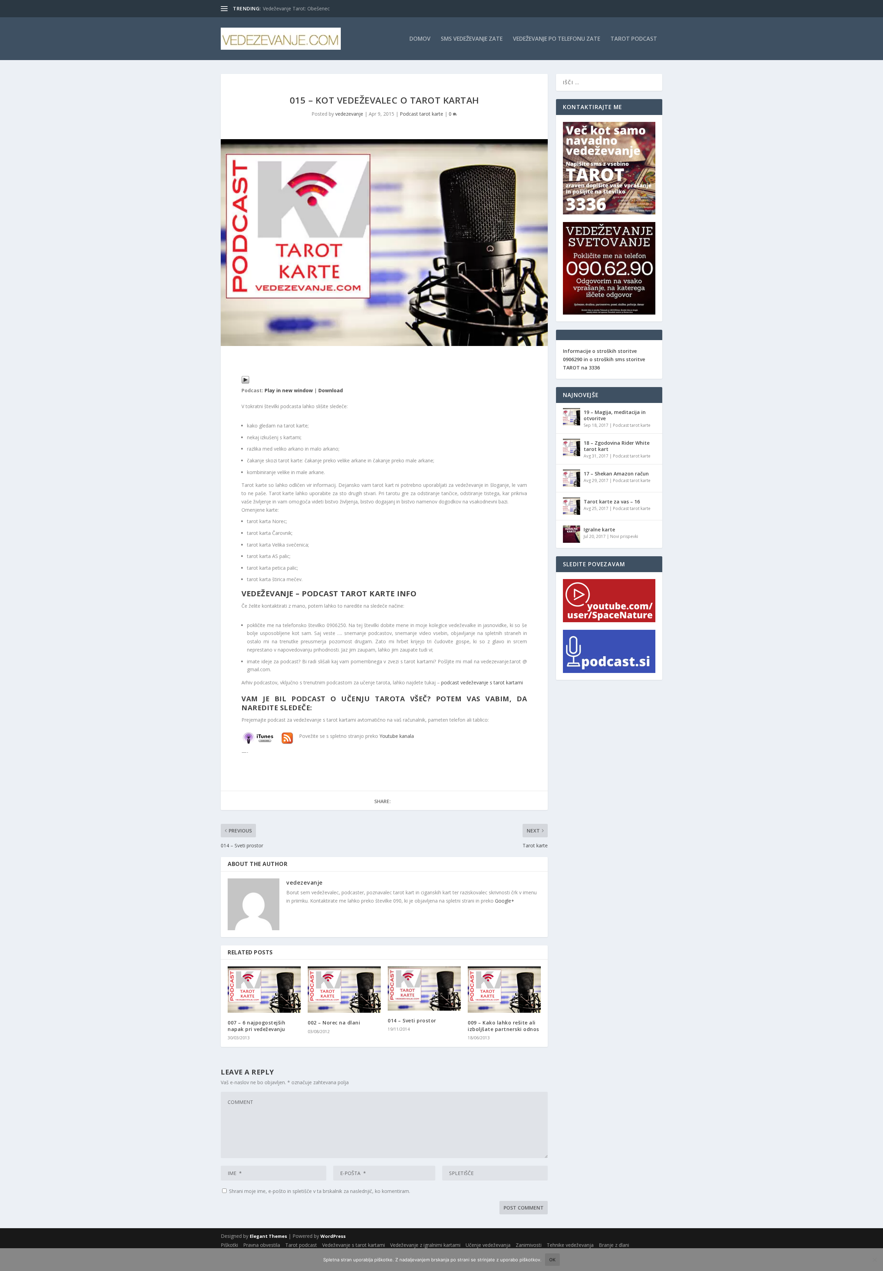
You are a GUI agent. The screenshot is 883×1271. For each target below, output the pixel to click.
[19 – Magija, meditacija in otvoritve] (571, 416)
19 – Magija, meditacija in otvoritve (615, 415)
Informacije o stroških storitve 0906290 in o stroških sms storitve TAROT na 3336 (604, 359)
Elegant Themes (268, 1236)
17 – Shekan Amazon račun (616, 473)
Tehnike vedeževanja (570, 1245)
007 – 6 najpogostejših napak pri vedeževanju (256, 1025)
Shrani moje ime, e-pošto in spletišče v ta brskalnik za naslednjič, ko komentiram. (319, 1191)
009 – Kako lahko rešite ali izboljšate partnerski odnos (503, 1025)
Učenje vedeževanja (488, 1245)
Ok (552, 1259)
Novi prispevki (624, 536)
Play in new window (289, 390)
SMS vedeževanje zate (472, 39)
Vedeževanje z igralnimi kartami (425, 1245)
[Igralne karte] (571, 534)
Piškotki (229, 1245)
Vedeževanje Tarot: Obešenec (296, 8)
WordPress (333, 1236)
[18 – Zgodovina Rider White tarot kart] (571, 447)
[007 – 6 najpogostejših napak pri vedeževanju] (264, 989)
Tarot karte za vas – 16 (612, 501)
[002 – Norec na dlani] (344, 989)
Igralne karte (599, 529)
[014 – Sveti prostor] (424, 988)
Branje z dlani (614, 1245)
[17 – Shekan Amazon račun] (571, 478)
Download (330, 390)
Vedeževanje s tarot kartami (353, 1245)
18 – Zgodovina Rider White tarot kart (616, 446)
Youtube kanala (396, 736)
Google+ (504, 900)
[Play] (245, 382)
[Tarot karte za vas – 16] (571, 506)
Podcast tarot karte (421, 113)
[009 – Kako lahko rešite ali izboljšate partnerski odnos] (504, 989)
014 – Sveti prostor (412, 1020)
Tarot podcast (634, 39)
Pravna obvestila (261, 1245)
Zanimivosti (529, 1245)
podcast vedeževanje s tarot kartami (482, 682)
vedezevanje (349, 113)
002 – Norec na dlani (334, 1022)
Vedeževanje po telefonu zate (556, 39)
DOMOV (419, 39)
